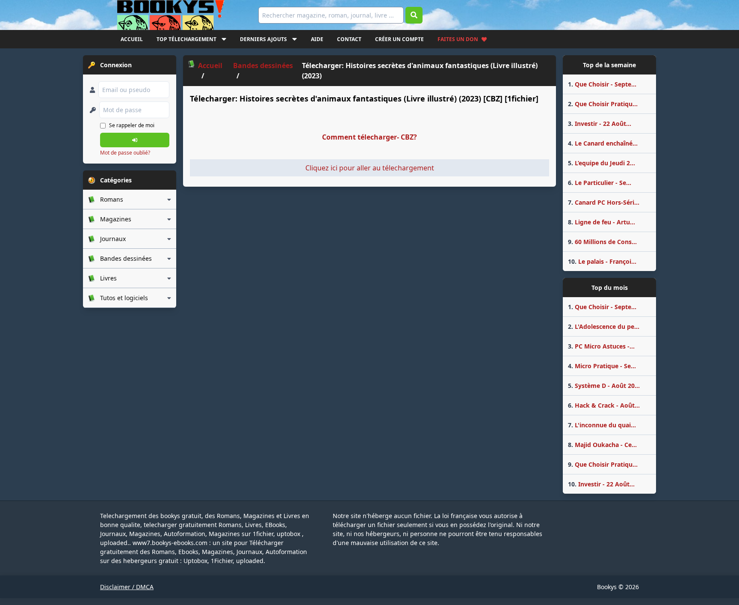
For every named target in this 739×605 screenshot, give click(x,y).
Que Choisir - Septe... (602, 84)
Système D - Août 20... (604, 385)
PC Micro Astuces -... (601, 346)
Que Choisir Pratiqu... (603, 104)
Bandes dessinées (263, 65)
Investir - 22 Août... (599, 123)
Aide (317, 39)
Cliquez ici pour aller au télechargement (369, 168)
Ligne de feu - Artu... (601, 222)
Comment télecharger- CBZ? (369, 137)
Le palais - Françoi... (602, 261)
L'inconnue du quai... (602, 425)
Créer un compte (399, 39)
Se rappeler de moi (131, 125)
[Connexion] (134, 140)
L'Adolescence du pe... (603, 326)
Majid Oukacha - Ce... (602, 445)
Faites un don (457, 39)
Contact (349, 39)
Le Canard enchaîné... (603, 143)
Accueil (132, 39)
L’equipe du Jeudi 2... (601, 163)
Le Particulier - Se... (599, 183)
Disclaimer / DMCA (127, 587)
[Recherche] (414, 15)
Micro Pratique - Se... (602, 366)
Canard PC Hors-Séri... (603, 202)
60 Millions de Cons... (602, 242)
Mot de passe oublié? (125, 152)
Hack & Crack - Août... (604, 405)
